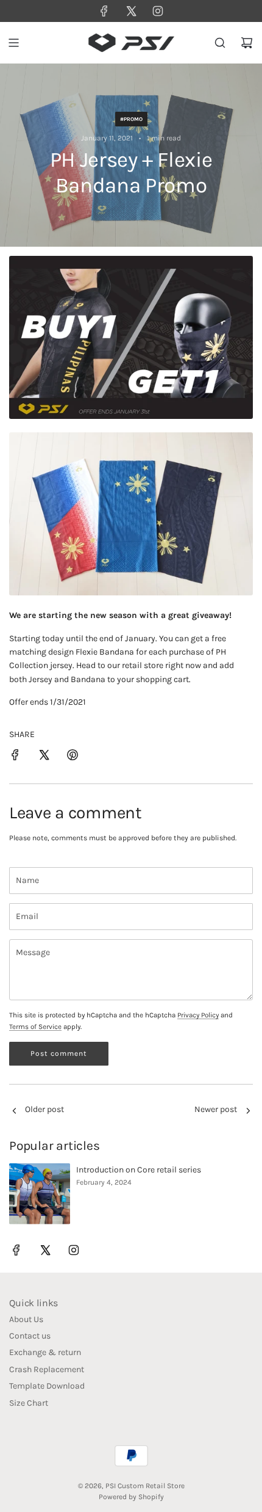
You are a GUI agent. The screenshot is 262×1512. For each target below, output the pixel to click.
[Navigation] (13, 42)
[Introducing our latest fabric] (248, 1111)
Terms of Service (35, 1026)
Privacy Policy (198, 1015)
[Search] (220, 42)
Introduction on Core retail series (138, 1170)
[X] (131, 11)
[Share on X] (43, 756)
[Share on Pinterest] (72, 756)
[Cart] (246, 42)
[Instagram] (157, 11)
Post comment (58, 1053)
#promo (131, 119)
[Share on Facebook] (15, 756)
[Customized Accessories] (14, 1111)
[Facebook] (104, 11)
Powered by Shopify (131, 1496)
